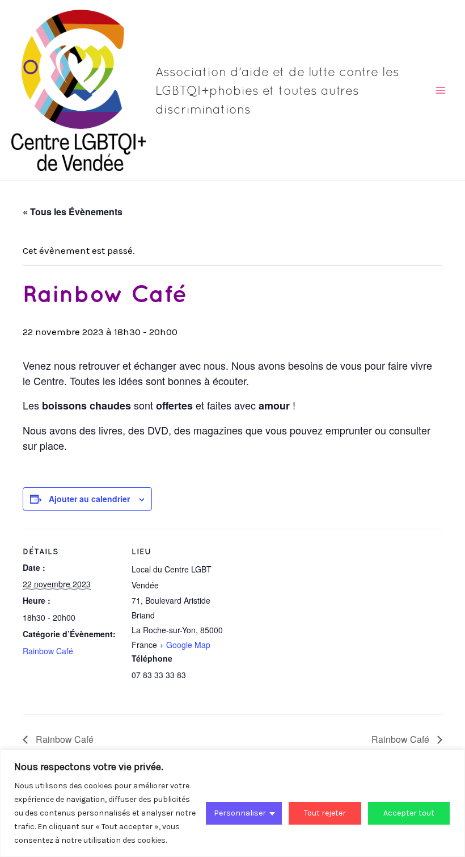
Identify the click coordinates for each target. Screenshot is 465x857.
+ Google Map (184, 644)
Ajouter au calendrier (89, 498)
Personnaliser (240, 813)
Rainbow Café (48, 651)
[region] (232, 803)
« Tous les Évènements (72, 211)
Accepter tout (408, 813)
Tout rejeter (325, 813)
